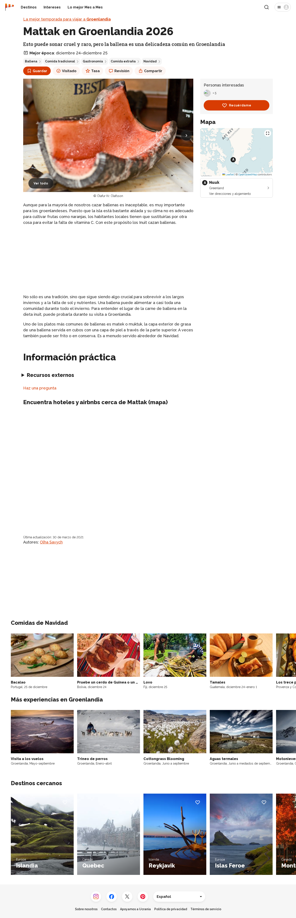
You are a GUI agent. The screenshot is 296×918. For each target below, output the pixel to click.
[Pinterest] (143, 896)
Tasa (95, 71)
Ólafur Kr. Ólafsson (110, 196)
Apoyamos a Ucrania (135, 909)
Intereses (52, 7)
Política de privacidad (170, 909)
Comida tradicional (60, 61)
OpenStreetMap (247, 174)
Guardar (40, 71)
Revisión (121, 71)
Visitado (69, 71)
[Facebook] (111, 896)
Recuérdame (240, 105)
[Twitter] (127, 896)
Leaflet (229, 174)
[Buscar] (266, 7)
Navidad (150, 61)
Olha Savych (51, 542)
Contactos (109, 909)
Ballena (31, 61)
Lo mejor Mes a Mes (85, 7)
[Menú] (283, 7)
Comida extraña (123, 61)
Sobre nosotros (86, 909)
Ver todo (41, 183)
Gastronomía (93, 61)
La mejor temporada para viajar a (67, 19)
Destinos (29, 7)
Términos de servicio (205, 909)
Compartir (153, 71)
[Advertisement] (108, 259)
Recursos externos (50, 375)
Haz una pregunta (39, 388)
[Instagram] (96, 896)
